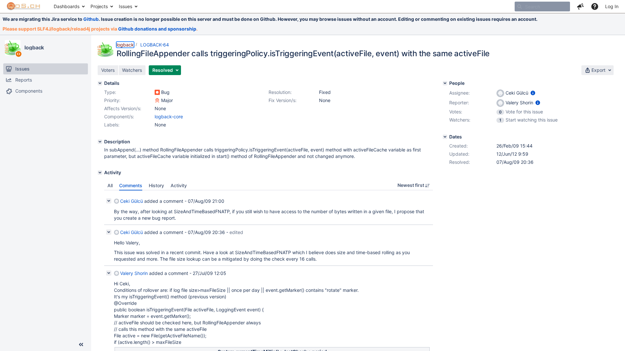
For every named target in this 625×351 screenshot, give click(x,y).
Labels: (111, 124)
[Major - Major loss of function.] (157, 100)
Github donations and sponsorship (157, 29)
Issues (125, 6)
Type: (110, 92)
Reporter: (459, 102)
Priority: (112, 100)
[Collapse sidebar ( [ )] (81, 344)
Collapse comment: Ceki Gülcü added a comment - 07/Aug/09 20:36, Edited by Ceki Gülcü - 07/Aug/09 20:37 (108, 232)
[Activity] (100, 172)
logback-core (169, 116)
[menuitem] (68, 6)
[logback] (13, 48)
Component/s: (119, 116)
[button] (580, 6)
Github (91, 19)
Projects (99, 6)
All (110, 185)
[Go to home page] (23, 6)
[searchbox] (542, 6)
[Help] (595, 6)
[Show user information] (532, 93)
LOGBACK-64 (154, 44)
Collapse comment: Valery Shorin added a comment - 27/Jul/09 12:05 (108, 273)
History (156, 185)
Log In (611, 6)
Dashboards (66, 6)
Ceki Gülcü (131, 201)
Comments (130, 185)
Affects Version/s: (122, 108)
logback (34, 47)
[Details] (100, 83)
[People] (445, 83)
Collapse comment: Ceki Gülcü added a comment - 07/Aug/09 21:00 (108, 200)
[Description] (100, 141)
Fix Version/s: (283, 100)
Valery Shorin (134, 273)
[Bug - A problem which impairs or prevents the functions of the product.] (157, 92)
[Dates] (445, 137)
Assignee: (459, 93)
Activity (179, 185)
